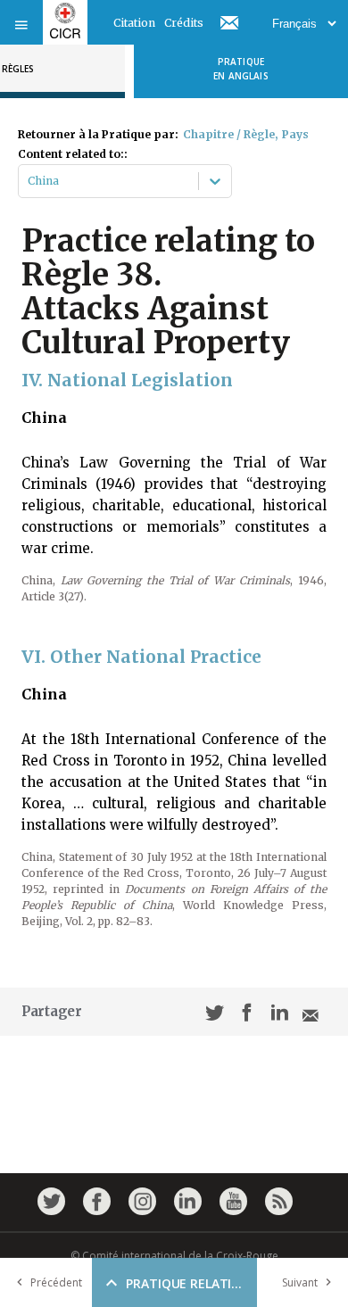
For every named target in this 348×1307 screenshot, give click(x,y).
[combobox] (29, 181)
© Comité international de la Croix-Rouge (174, 1255)
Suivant (300, 1282)
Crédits (183, 22)
